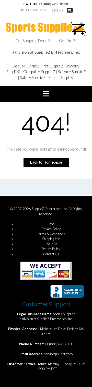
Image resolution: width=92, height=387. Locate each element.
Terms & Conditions (51, 234)
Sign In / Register (33, 10)
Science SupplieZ (72, 71)
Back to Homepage (46, 162)
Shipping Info (51, 239)
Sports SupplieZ (61, 77)
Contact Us (51, 254)
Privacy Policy (51, 229)
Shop (51, 224)
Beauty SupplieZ (26, 66)
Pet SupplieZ (52, 66)
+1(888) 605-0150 (53, 4)
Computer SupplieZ (39, 71)
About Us (50, 244)
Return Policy (51, 249)
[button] (46, 94)
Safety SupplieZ (33, 77)
